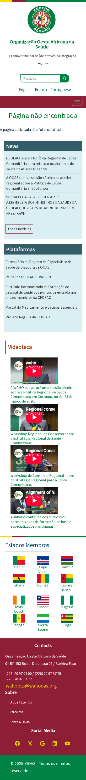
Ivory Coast (19, 609)
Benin (19, 567)
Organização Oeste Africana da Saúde (42, 44)
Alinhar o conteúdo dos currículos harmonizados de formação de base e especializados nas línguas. (41, 521)
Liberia (42, 606)
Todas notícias (19, 228)
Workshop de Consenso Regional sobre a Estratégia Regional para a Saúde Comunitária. (42, 480)
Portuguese (60, 89)
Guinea (42, 585)
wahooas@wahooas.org (31, 686)
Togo (67, 624)
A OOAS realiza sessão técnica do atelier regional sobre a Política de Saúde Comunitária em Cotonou (38, 183)
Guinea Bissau (67, 587)
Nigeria (67, 606)
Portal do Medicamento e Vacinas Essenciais (41, 307)
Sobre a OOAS (20, 722)
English (25, 89)
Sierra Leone (43, 627)
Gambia (67, 567)
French (41, 89)
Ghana (19, 585)
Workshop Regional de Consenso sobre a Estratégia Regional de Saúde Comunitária (42, 438)
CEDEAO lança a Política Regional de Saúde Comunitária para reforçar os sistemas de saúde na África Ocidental (41, 163)
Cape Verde (43, 569)
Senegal (19, 624)
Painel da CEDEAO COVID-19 (28, 277)
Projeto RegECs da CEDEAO (27, 317)
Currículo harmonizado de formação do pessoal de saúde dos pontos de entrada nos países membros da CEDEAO (41, 292)
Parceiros (16, 712)
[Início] (41, 20)
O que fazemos (21, 702)
